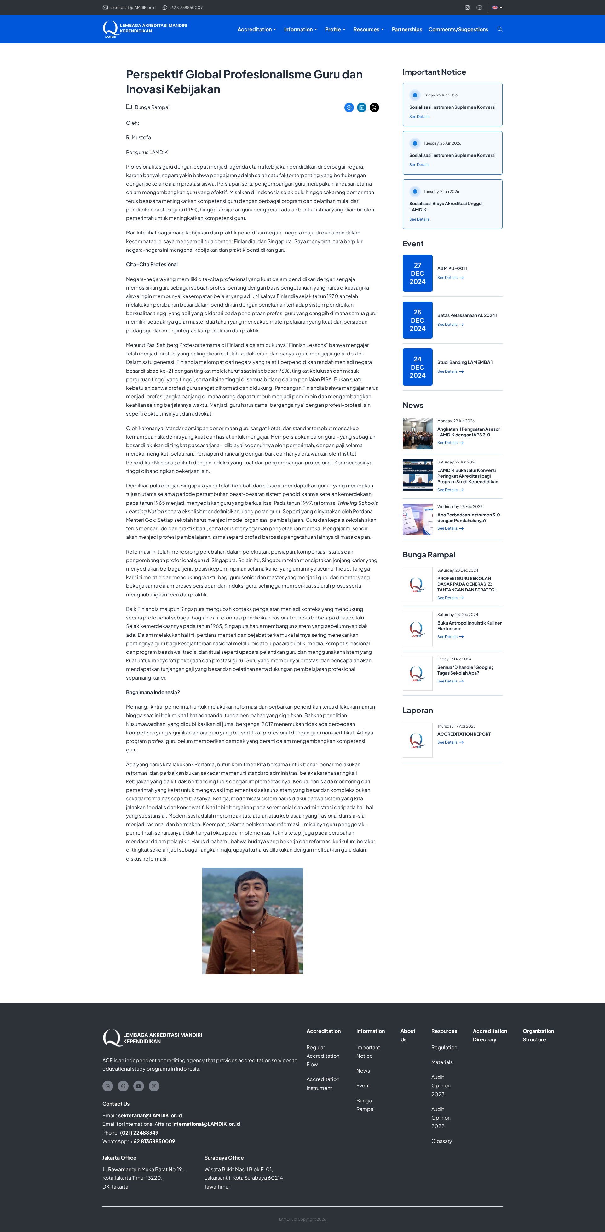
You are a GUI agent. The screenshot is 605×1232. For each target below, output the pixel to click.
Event (363, 1085)
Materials (442, 1062)
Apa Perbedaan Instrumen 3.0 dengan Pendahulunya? (468, 517)
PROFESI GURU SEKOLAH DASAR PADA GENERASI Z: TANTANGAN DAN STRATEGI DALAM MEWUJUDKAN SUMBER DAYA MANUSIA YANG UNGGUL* (466, 592)
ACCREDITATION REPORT (464, 734)
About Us (408, 1035)
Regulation (444, 1047)
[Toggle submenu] (275, 29)
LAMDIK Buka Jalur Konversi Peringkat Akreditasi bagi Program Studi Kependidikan (467, 475)
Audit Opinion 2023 (441, 1085)
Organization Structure (538, 1035)
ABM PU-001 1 (452, 268)
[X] (374, 107)
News (363, 1070)
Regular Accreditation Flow (323, 1056)
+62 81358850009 (152, 1141)
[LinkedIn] (361, 107)
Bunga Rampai (152, 107)
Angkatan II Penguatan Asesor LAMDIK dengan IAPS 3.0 (468, 431)
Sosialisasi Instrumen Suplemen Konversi (452, 107)
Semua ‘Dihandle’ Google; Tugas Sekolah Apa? (465, 670)
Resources (444, 1031)
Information (370, 1031)
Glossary (441, 1140)
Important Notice (368, 1051)
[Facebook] (349, 107)
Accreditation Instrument (323, 1083)
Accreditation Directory (490, 1035)
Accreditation (324, 1031)
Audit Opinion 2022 (441, 1117)
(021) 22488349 (139, 1132)
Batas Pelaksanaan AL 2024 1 (467, 315)
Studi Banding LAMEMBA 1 (465, 362)
